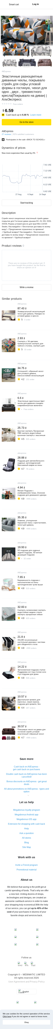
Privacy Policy (37, 982)
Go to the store (27, 122)
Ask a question (26, 833)
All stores (26, 838)
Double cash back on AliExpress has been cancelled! (26, 775)
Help (26, 828)
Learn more (35, 115)
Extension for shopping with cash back (26, 824)
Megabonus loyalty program (26, 810)
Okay (26, 1022)
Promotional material (27, 869)
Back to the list (4, 21)
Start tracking (26, 203)
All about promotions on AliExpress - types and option (26, 790)
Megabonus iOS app (26, 819)
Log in (35, 4)
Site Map (26, 847)
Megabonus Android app (26, 814)
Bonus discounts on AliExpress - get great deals (27, 782)
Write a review (26, 287)
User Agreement (16, 982)
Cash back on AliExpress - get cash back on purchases (26, 768)
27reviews (6, 134)
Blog (26, 842)
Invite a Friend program (26, 865)
